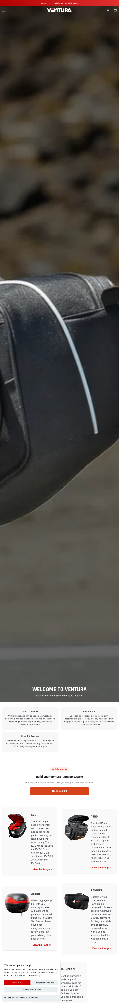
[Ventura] (59, 10)
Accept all (17, 983)
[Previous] (3, 3)
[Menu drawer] (4, 10)
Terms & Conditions (28, 997)
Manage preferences (31, 989)
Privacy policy (11, 997)
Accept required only (45, 983)
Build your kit (59, 791)
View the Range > (42, 869)
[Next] (116, 3)
